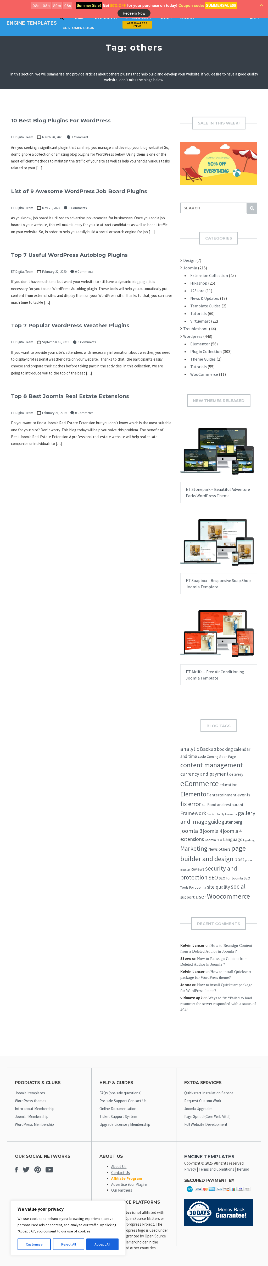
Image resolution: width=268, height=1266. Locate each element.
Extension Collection (209, 275)
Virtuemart (200, 321)
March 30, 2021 (52, 137)
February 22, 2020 (54, 271)
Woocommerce (228, 896)
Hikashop (198, 283)
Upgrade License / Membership (124, 1124)
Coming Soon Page (221, 756)
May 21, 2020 (51, 208)
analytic (189, 748)
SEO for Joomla (231, 878)
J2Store (197, 290)
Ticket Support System (118, 1116)
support (187, 897)
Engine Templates (32, 23)
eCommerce (199, 783)
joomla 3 (191, 830)
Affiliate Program (126, 1178)
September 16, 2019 (55, 342)
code (202, 756)
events (243, 795)
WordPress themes (30, 1100)
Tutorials (198, 313)
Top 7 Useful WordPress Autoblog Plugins (69, 255)
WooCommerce (204, 374)
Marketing (194, 848)
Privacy (190, 1169)
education (228, 784)
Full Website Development (205, 1124)
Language (232, 839)
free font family (215, 814)
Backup (208, 749)
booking (225, 749)
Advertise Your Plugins (129, 1184)
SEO (213, 877)
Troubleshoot (195, 328)
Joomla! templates (30, 1092)
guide (214, 821)
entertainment (223, 794)
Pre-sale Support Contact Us (123, 1100)
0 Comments (78, 208)
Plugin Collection (206, 351)
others (225, 849)
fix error (190, 804)
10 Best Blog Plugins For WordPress (61, 120)
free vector (231, 814)
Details (235, 456)
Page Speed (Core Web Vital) (207, 1116)
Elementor (200, 343)
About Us (118, 1166)
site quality (218, 887)
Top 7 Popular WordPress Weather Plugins (70, 325)
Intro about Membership (34, 1108)
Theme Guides (203, 359)
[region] (68, 1228)
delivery (236, 774)
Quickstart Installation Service (208, 1092)
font (204, 805)
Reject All (68, 1244)
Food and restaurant (225, 804)
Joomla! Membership (31, 1116)
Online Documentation (117, 1108)
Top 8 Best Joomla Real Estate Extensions (70, 396)
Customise (34, 1244)
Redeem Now (134, 13)
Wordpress (192, 336)
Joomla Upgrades (198, 1108)
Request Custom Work (202, 1100)
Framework (193, 813)
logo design (249, 840)
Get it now (205, 456)
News (213, 849)
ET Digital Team (22, 137)
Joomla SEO (213, 840)
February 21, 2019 (54, 413)
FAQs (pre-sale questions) (120, 1092)
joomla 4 (212, 831)
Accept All (102, 1244)
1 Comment (79, 137)
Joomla (190, 267)
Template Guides (205, 305)
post (239, 859)
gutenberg (232, 822)
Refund (243, 1169)
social (238, 886)
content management (211, 764)
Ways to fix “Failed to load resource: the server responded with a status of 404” (218, 1004)
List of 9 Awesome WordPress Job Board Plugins (79, 191)
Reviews (197, 869)
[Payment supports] (218, 1193)
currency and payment (204, 774)
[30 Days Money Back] (218, 1224)
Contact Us (120, 1172)
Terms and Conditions (216, 1169)
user (201, 896)
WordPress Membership (34, 1124)
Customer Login (78, 28)
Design (189, 260)
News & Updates (204, 298)
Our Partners (121, 1190)
